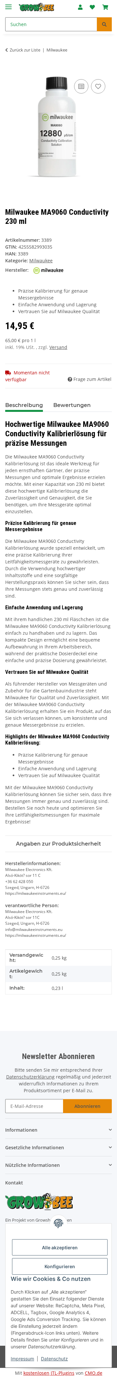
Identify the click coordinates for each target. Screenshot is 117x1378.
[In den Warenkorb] (10, 70)
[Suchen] (104, 24)
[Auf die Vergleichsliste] (81, 86)
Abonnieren (87, 1106)
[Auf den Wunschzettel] (98, 86)
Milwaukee (41, 260)
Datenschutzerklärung (30, 1077)
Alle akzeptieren (60, 1247)
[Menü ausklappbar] (8, 4)
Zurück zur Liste (25, 50)
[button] (80, 7)
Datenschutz (54, 1358)
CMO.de (93, 1373)
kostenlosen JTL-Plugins (48, 1373)
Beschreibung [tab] (24, 405)
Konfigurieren (60, 1266)
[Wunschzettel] (92, 7)
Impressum (22, 1358)
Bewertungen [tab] (72, 405)
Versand (58, 347)
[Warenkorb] (105, 7)
